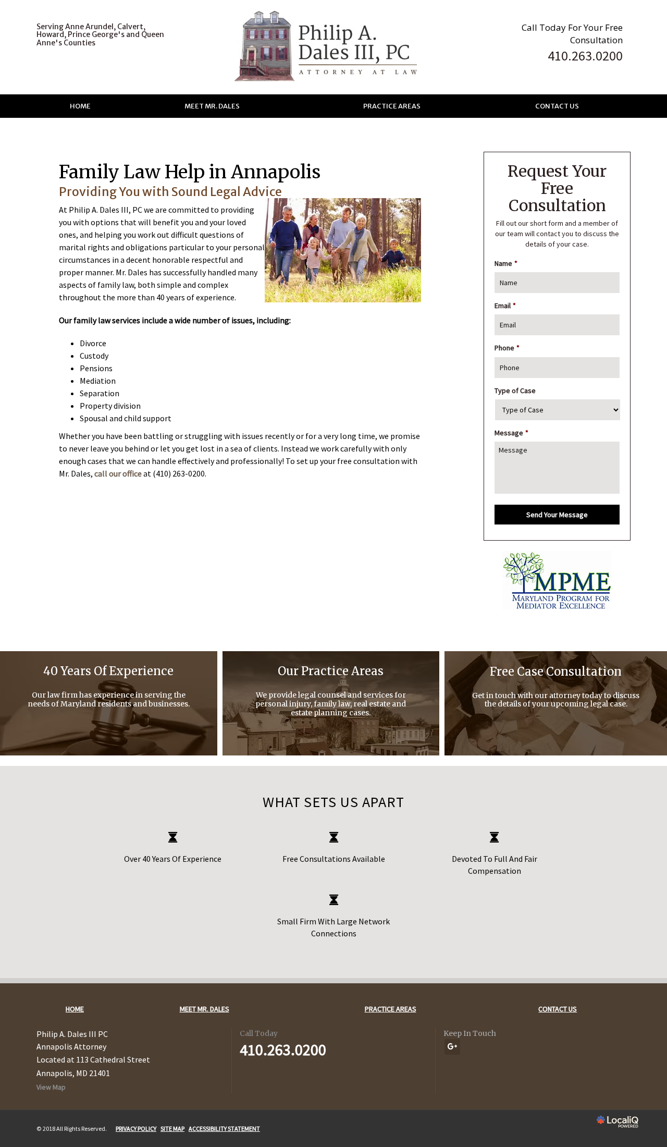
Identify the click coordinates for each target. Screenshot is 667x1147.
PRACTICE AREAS (392, 106)
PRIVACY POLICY (136, 1128)
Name (506, 263)
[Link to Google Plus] (452, 1047)
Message (511, 432)
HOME (80, 106)
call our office (118, 473)
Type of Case (515, 390)
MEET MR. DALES (212, 106)
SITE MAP (172, 1128)
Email (505, 305)
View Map (51, 1087)
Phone (507, 347)
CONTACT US (557, 106)
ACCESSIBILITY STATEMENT (224, 1128)
